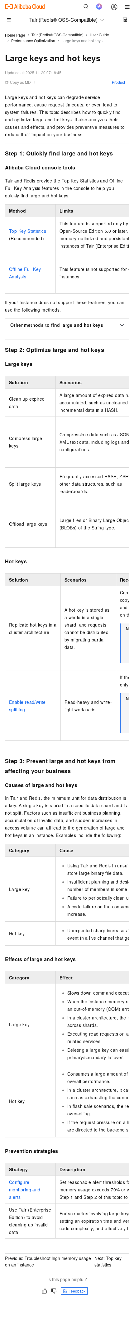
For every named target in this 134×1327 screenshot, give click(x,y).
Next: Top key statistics (108, 1261)
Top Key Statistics (27, 231)
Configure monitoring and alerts (25, 1189)
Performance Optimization (33, 40)
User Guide (99, 34)
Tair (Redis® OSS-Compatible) (57, 34)
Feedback (77, 1290)
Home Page (15, 35)
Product (118, 82)
